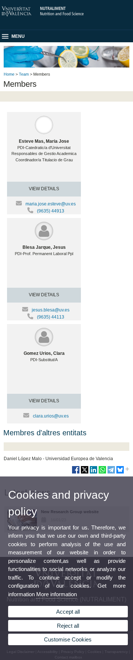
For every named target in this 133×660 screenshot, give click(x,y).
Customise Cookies (68, 639)
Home (9, 74)
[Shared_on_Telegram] (111, 472)
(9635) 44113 (50, 317)
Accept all (68, 611)
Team (24, 74)
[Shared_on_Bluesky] (120, 472)
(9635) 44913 (50, 211)
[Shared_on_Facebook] (75, 472)
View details (44, 188)
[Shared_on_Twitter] (84, 472)
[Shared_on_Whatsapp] (102, 472)
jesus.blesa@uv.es (50, 310)
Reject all (68, 626)
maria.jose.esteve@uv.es (50, 204)
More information (56, 594)
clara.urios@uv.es (51, 416)
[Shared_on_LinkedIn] (93, 472)
